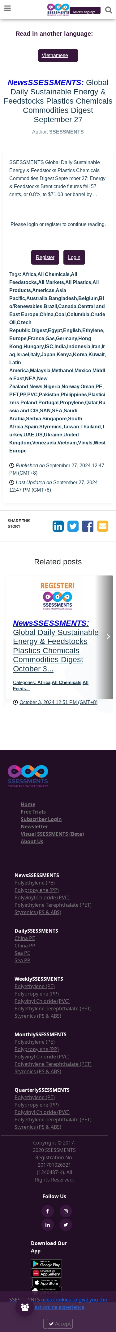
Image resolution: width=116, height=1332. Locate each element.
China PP (25, 945)
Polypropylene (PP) (37, 890)
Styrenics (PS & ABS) (38, 912)
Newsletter (34, 826)
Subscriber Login (41, 819)
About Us (32, 841)
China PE (25, 938)
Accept (62, 1323)
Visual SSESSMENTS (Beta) (52, 834)
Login (74, 257)
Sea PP (22, 960)
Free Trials (33, 811)
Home (28, 804)
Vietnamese (55, 55)
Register (45, 257)
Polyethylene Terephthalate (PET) (53, 904)
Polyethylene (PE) (35, 882)
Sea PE (22, 953)
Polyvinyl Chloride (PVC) (42, 897)
